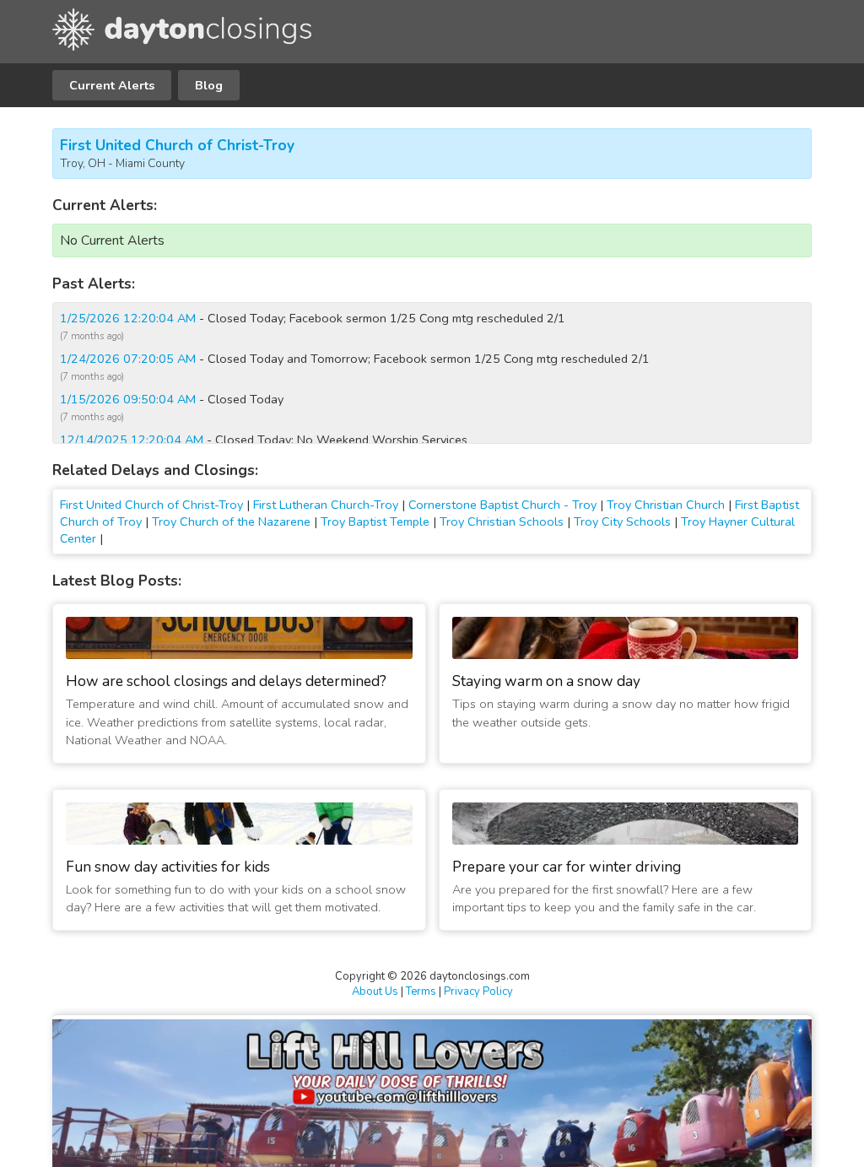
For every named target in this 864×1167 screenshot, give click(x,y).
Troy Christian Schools (502, 521)
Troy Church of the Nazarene (231, 521)
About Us (375, 991)
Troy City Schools (622, 521)
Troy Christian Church (666, 504)
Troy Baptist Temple (375, 521)
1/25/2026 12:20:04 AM (128, 318)
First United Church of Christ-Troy (177, 145)
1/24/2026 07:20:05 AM (128, 358)
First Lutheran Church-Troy (325, 504)
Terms (421, 991)
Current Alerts (111, 85)
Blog (209, 85)
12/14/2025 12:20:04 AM (131, 439)
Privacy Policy (478, 991)
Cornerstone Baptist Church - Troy (502, 504)
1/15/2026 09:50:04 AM (128, 399)
